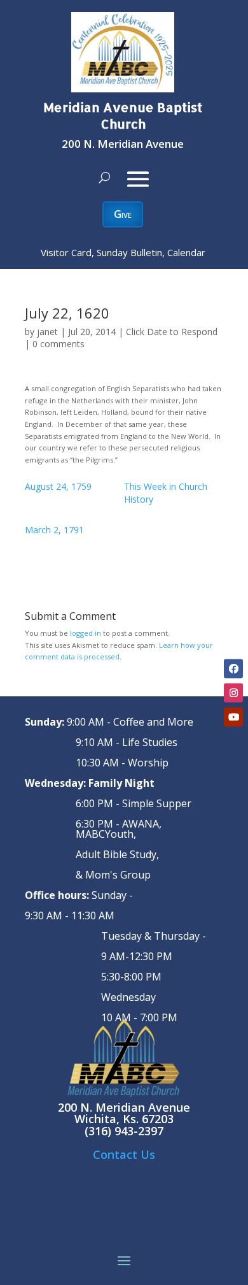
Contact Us (124, 1154)
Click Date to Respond (171, 332)
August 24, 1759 (58, 486)
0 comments (58, 344)
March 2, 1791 (54, 530)
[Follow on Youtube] (233, 716)
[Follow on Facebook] (233, 668)
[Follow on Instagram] (233, 692)
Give (123, 214)
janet (47, 332)
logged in (85, 633)
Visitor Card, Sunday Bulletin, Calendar (123, 252)
